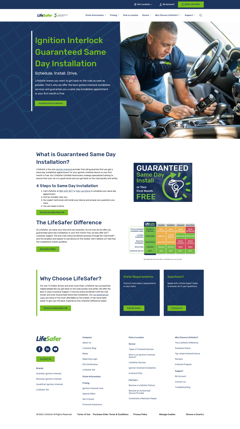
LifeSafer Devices (137, 362)
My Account (168, 4)
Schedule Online (48, 249)
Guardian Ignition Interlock (48, 373)
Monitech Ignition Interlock (49, 379)
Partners (133, 380)
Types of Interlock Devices (141, 349)
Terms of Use (83, 414)
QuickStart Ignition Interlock (49, 384)
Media (85, 353)
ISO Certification (90, 364)
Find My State (134, 308)
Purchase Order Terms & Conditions (110, 414)
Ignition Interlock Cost (92, 388)
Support (179, 371)
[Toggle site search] (201, 15)
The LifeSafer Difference (186, 343)
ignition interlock (64, 169)
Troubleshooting (182, 387)
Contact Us (176, 308)
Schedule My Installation (51, 103)
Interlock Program (183, 364)
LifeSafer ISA (42, 390)
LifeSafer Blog (89, 348)
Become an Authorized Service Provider (139, 392)
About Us (86, 343)
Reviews (179, 359)
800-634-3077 (66, 191)
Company (87, 337)
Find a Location (130, 15)
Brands (39, 368)
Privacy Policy (140, 414)
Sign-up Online (83, 191)
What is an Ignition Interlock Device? (142, 356)
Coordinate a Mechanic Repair (143, 398)
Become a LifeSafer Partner (142, 385)
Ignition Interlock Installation (142, 368)
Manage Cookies (167, 414)
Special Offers (88, 394)
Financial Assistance (92, 404)
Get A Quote (88, 399)
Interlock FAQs (135, 373)
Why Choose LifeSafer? (166, 15)
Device (145, 15)
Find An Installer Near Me (52, 212)
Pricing (113, 15)
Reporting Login (90, 359)
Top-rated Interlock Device (187, 353)
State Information (95, 15)
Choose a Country (195, 414)
